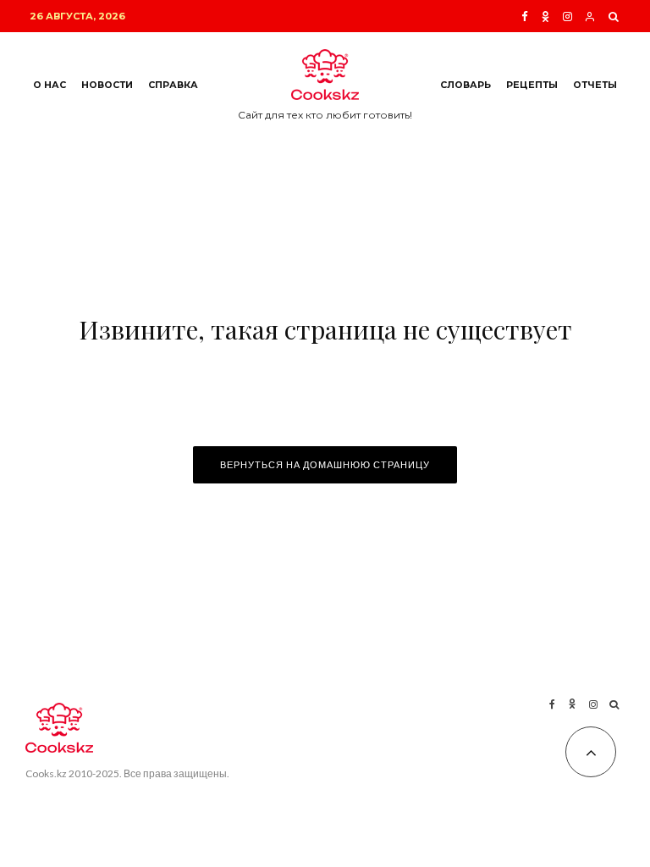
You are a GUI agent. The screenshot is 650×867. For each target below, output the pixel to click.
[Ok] (545, 16)
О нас (49, 85)
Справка (173, 85)
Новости (107, 85)
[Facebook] (524, 16)
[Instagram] (567, 16)
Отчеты (595, 85)
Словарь (465, 85)
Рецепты (532, 85)
